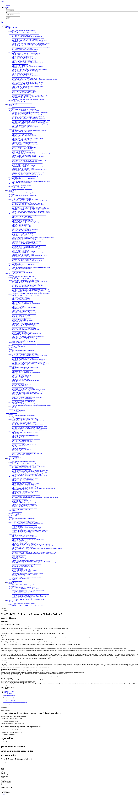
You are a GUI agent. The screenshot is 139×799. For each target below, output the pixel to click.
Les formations (6, 26)
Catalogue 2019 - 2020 (11, 515)
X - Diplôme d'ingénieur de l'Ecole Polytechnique (23, 603)
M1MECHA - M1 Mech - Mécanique (20, 139)
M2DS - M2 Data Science (18, 316)
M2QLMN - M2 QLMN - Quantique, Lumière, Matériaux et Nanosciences (29, 169)
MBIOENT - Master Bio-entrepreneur (21, 578)
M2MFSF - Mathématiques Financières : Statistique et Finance (26, 564)
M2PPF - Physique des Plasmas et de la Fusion (23, 571)
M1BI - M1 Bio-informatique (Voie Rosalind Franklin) (24, 536)
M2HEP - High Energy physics (19, 558)
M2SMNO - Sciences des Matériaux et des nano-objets (24, 575)
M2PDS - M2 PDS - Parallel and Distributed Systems (24, 508)
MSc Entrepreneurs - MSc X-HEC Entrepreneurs (23, 178)
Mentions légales (7, 794)
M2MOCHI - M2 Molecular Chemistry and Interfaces (24, 392)
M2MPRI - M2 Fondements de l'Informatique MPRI (24, 328)
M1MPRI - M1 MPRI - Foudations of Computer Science (25, 491)
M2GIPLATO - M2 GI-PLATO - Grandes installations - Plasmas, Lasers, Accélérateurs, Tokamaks (34, 79)
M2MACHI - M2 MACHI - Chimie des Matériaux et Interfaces (26, 241)
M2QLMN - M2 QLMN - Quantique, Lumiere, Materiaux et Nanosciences (29, 95)
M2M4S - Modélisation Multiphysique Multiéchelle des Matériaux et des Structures (31, 561)
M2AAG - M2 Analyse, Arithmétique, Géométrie (23, 310)
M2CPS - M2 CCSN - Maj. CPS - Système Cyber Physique (26, 75)
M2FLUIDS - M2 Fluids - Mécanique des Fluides (23, 152)
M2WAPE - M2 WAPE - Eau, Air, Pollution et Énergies (25, 176)
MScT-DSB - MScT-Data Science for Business (23, 206)
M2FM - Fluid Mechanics (18, 557)
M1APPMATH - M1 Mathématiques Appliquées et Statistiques (26, 295)
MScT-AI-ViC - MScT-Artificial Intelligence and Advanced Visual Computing (30, 112)
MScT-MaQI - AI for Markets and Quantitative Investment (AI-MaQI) (28, 45)
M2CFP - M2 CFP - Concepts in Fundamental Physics (24, 444)
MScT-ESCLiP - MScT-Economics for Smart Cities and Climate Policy (28, 121)
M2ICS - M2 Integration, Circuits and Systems (22, 387)
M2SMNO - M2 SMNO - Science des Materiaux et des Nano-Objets (28, 96)
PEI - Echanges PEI (16, 411)
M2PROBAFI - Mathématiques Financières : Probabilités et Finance (27, 573)
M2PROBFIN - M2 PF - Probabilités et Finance (23, 92)
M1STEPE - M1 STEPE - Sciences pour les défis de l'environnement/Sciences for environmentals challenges (37, 548)
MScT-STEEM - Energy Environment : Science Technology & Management (29, 430)
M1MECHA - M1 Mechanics (19, 374)
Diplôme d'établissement (14, 196)
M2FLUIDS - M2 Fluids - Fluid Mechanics (22, 384)
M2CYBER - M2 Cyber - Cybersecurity (21, 500)
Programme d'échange (14, 100)
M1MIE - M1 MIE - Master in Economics (21, 375)
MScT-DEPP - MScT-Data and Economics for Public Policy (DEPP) (28, 38)
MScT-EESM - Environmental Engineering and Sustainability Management (29, 426)
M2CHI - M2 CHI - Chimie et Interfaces (21, 74)
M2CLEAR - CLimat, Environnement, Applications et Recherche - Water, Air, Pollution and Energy (35, 497)
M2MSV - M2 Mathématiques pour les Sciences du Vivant (25, 329)
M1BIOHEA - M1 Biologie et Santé (20, 297)
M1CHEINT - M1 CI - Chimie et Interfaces (22, 133)
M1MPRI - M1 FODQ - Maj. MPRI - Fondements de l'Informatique (27, 66)
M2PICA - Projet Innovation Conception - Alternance (24, 570)
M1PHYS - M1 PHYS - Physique (20, 68)
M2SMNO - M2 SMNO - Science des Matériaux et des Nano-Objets (28, 172)
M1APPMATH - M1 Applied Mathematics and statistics (25, 367)
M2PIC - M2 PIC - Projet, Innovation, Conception (23, 165)
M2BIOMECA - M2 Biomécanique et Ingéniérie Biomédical (26, 312)
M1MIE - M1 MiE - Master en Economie (21, 65)
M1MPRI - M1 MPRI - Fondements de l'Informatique (24, 142)
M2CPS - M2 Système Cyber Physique (21, 315)
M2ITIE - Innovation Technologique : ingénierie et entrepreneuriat (27, 560)
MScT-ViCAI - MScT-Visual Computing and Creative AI (25, 49)
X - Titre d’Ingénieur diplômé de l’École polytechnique (24, 32)
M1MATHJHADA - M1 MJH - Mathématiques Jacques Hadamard (27, 138)
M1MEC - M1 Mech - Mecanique (20, 64)
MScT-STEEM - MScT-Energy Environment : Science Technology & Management (31, 47)
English (8, 5)
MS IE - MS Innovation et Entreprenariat (21, 182)
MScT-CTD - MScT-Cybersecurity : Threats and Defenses (25, 282)
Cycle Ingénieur (13, 31)
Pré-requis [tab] (5, 692)
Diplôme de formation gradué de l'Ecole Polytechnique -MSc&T (24, 34)
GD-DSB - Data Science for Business (20, 526)
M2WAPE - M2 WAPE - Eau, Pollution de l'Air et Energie (25, 262)
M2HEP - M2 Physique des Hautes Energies (22, 320)
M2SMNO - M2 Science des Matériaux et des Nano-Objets (25, 338)
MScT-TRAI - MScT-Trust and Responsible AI (23, 48)
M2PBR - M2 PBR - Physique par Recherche (22, 88)
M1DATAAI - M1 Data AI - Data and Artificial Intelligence (25, 435)
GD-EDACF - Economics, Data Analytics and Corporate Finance (27, 595)
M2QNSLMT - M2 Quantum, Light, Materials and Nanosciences (27, 397)
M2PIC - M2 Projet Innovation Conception (22, 396)
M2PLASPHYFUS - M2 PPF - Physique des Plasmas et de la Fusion (28, 166)
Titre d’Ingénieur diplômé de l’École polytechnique (15, 702)
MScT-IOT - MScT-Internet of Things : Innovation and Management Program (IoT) (31, 43)
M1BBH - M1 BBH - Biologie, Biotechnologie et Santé (25, 54)
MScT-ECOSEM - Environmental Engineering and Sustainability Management (30, 470)
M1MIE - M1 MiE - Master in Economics (21, 440)
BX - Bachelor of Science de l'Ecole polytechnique (23, 30)
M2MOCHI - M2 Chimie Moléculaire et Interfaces (23, 327)
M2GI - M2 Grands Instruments (19, 319)
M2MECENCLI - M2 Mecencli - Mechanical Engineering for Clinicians (28, 389)
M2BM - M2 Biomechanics (18, 443)
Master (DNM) (12, 52)
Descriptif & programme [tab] (9, 695)
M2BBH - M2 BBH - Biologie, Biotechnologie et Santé (25, 71)
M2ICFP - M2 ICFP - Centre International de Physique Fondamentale (28, 82)
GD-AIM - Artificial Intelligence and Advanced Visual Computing (27, 523)
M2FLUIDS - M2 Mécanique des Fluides (21, 318)
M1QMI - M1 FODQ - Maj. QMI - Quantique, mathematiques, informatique (29, 605)
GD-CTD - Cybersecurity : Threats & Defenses (23, 591)
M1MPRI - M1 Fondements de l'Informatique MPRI (24, 307)
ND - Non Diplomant (17, 407)
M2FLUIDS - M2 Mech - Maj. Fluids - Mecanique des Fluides (26, 78)
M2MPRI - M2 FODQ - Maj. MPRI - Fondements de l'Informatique (27, 84)
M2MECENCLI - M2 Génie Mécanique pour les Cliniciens (25, 325)
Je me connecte (10, 10)
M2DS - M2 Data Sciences (18, 381)
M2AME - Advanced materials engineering (22, 549)
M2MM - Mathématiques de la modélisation (22, 565)
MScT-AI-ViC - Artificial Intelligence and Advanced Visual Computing (28, 420)
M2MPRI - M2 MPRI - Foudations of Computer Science (25, 505)
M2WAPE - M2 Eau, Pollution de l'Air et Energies (23, 341)
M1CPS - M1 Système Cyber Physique (21, 299)
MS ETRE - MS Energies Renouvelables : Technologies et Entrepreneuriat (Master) (31, 181)
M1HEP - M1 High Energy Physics (20, 371)
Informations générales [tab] (8, 691)
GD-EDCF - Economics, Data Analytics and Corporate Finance (26, 527)
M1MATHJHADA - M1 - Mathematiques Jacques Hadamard (26, 439)
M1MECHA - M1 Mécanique (19, 305)
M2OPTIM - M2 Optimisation (19, 331)
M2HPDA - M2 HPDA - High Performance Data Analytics (25, 502)
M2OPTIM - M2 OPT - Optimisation (20, 87)
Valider (8, 17)
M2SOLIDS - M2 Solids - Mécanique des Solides (23, 173)
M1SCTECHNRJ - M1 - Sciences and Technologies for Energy (26, 495)
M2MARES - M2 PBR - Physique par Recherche (23, 157)
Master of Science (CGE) (15, 177)
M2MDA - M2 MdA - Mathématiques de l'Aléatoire (24, 452)
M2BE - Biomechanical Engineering (20, 551)
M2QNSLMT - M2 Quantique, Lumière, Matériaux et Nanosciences (28, 336)
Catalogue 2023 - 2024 (11, 273)
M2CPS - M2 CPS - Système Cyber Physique (22, 150)
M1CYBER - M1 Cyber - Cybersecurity (21, 482)
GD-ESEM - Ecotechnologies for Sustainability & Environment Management (29, 530)
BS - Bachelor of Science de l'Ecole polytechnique (23, 276)
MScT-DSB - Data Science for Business (21, 423)
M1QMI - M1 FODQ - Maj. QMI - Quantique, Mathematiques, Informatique (29, 69)
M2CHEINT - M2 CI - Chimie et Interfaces (22, 148)
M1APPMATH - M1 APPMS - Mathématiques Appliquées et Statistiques (29, 130)
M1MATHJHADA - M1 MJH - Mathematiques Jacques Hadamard (27, 62)
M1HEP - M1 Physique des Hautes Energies (22, 301)
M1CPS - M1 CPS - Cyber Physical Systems (22, 370)
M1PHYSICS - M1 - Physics (19, 493)
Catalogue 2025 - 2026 (11, 104)
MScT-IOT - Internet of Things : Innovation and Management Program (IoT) (29, 428)
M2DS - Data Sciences (17, 446)
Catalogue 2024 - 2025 (11, 190)
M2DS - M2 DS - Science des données (21, 77)
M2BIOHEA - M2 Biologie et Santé (20, 311)
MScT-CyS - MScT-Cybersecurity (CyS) (21, 35)
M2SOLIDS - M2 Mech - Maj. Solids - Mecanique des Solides (26, 97)
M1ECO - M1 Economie (18, 436)
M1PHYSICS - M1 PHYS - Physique (21, 143)
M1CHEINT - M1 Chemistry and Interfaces (22, 368)
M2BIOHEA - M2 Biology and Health (21, 376)
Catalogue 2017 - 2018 (11, 600)
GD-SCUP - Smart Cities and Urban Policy (22, 532)
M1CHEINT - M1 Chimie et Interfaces (21, 298)
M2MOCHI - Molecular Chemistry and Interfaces (23, 566)
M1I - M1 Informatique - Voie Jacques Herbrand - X (24, 484)
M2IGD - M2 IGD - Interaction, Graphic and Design (24, 450)
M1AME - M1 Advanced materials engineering (23, 535)
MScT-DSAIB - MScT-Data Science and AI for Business (25, 39)
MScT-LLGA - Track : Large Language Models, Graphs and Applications (29, 44)
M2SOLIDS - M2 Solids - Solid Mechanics (22, 398)
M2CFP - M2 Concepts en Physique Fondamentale (24, 314)
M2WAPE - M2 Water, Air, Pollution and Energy (23, 400)
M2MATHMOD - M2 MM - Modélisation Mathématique (25, 83)
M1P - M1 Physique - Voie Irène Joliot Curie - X (23, 492)
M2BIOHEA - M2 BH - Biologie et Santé (21, 146)
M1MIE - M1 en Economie (18, 306)
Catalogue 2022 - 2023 (11, 347)
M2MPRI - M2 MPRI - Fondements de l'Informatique (24, 161)
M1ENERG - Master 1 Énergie (19, 437)
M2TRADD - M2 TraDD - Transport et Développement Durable (27, 174)
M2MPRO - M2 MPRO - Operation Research (22, 506)
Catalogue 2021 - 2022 (11, 413)
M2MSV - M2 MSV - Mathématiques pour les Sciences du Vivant (27, 86)
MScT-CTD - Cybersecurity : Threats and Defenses (24, 422)
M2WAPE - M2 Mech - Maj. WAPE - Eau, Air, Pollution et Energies (28, 99)
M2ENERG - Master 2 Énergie (19, 448)
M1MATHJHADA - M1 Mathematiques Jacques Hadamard (26, 372)
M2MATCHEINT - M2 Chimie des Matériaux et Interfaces (25, 323)
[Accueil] (2, 1)
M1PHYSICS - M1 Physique (19, 308)
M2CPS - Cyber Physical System (19, 445)
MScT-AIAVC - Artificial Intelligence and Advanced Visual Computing (28, 466)
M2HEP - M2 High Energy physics (20, 385)
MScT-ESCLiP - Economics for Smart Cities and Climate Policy (27, 427)
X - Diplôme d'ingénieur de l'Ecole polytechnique (23, 521)
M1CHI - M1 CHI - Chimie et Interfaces (21, 57)
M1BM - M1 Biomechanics (18, 433)
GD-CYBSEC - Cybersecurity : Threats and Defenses (24, 525)
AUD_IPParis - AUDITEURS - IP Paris (21, 185)
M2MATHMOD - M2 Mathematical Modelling (23, 388)
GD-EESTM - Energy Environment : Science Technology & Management (29, 529)
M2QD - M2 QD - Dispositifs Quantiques (21, 94)
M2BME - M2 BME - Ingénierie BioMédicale (22, 73)
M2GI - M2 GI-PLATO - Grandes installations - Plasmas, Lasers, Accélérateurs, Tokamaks (33, 153)
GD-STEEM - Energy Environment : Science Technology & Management (29, 599)
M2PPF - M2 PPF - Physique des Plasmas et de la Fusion (25, 91)
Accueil (5, 25)
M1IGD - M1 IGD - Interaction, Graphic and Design (24, 486)
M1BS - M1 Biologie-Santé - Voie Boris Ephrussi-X (24, 538)
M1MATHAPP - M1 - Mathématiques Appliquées (23, 489)
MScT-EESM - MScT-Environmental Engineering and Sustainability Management (31, 41)
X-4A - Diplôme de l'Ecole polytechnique (21, 198)
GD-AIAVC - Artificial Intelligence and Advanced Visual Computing (28, 590)
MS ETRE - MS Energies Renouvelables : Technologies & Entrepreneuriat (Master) (31, 405)
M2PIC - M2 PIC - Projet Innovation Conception (23, 90)
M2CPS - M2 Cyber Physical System (20, 379)
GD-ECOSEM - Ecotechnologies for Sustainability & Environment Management (30, 594)
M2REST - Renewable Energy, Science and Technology (25, 403)
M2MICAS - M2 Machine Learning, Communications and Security (27, 390)
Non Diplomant (12, 183)
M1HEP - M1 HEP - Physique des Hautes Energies (24, 60)
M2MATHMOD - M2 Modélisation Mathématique (23, 324)
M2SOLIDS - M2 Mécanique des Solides (21, 340)
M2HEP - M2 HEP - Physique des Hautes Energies (24, 81)
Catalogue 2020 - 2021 (11, 458)
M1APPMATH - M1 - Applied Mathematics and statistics (25, 432)
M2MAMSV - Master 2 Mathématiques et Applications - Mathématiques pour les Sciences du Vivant (35, 562)
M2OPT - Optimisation (17, 568)
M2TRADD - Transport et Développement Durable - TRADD (26, 577)
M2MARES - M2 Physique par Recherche (22, 321)
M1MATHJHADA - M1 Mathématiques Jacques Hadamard (26, 303)
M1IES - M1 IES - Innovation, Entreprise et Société (24, 61)
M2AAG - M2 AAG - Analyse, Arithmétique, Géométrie (25, 70)
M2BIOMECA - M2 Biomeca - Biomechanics (22, 377)
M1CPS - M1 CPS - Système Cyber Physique (22, 134)
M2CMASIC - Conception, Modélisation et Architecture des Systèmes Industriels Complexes (33, 553)
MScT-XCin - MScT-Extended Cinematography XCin (24, 51)
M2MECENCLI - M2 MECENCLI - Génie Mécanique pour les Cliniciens (29, 160)
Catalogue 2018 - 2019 (11, 582)
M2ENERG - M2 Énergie (18, 383)
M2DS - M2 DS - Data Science (19, 151)
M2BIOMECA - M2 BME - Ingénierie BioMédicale (24, 147)
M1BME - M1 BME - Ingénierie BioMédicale (22, 56)
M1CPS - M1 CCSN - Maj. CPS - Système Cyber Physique (26, 58)
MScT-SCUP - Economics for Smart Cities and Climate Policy (26, 474)
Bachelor (11, 28)
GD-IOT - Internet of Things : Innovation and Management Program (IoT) (29, 531)
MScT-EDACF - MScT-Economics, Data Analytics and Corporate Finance (29, 40)
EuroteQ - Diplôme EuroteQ (18, 101)
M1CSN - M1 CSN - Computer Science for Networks (24, 480)
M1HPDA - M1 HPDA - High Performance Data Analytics (25, 483)
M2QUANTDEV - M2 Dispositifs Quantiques (23, 337)
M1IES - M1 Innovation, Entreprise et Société (22, 302)
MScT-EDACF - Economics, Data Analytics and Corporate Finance (27, 424)
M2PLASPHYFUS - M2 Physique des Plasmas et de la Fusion (26, 333)
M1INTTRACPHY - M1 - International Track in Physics (25, 487)
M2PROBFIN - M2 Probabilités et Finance (22, 334)
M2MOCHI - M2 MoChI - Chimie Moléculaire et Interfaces (26, 246)
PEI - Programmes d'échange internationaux (22, 103)
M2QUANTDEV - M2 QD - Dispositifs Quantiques (24, 170)
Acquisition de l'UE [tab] (8, 693)
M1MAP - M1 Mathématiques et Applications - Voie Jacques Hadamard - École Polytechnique (33, 488)
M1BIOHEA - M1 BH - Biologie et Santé (21, 131)
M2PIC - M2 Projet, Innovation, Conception (22, 332)
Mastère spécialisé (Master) (15, 180)
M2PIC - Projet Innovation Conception (21, 454)
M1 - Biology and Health (9, 700)
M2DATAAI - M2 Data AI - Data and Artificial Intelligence (25, 380)
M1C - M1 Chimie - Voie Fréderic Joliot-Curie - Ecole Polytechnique (28, 539)
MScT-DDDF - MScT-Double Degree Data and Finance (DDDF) (27, 36)
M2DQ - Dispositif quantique (19, 555)
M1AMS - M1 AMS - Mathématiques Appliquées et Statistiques (26, 53)
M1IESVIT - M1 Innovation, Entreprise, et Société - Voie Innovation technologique (31, 544)
